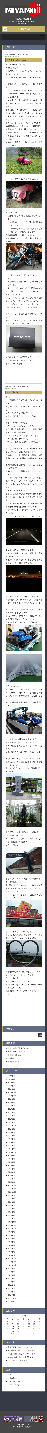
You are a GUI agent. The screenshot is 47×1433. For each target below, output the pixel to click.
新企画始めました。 (15, 1055)
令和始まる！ (13, 1058)
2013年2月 (12, 1252)
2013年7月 (12, 1235)
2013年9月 (12, 1232)
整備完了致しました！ (16, 1347)
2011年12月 (12, 1295)
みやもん (29, 1347)
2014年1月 (12, 1219)
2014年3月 (12, 1212)
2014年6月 (12, 1202)
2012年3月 (12, 1288)
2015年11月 (12, 1149)
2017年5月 (12, 1109)
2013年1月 (12, 1255)
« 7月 (13, 1333)
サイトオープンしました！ (17, 1051)
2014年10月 (12, 1192)
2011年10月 (12, 1301)
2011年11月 (12, 1298)
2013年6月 (12, 1238)
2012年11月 (12, 1262)
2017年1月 (12, 1122)
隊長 (21, 1360)
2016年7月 (12, 1132)
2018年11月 (12, 1096)
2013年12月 (12, 1222)
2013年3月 (12, 1248)
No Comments (14, 56)
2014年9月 (12, 1195)
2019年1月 (12, 1089)
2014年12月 (12, 1185)
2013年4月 (12, 1245)
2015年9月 (12, 1155)
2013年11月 (12, 1225)
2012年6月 (12, 1278)
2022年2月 (12, 1076)
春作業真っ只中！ (14, 1061)
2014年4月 (12, 1209)
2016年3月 (12, 1142)
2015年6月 (12, 1165)
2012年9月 (12, 1268)
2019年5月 (12, 1082)
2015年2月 (12, 1179)
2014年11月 (12, 1189)
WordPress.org (13, 1385)
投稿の (12, 1378)
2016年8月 (12, 1129)
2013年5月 (12, 1242)
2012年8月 (12, 1272)
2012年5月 (12, 1282)
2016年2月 (12, 1145)
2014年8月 (12, 1199)
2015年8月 (12, 1159)
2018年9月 (12, 1099)
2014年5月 (12, 1205)
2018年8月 (12, 1102)
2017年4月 (12, 1112)
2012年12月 (12, 1258)
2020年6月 (12, 1079)
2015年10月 (12, 1152)
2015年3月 (12, 1175)
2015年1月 (12, 1182)
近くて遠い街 (13, 1360)
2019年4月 (12, 1086)
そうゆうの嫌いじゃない (17, 60)
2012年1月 (12, 1292)
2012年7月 (12, 1275)
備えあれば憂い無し (15, 1354)
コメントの (14, 1381)
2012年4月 (12, 1285)
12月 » (34, 1333)
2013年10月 (12, 1228)
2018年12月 (12, 1092)
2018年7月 (12, 1106)
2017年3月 (12, 1116)
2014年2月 (12, 1215)
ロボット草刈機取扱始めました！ (20, 1048)
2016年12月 (12, 1126)
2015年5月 (12, 1169)
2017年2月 (12, 1119)
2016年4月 (12, 1139)
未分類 (7, 56)
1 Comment (13, 388)
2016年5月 (12, 1136)
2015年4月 (12, 1172)
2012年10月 (12, 1265)
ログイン (11, 1375)
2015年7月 (12, 1162)
